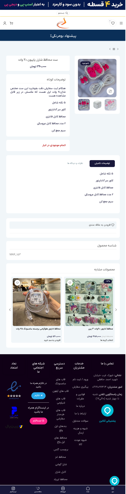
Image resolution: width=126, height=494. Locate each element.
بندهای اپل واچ (60, 428)
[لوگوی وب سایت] (63, 23)
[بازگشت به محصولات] (114, 49)
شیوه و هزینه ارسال (80, 431)
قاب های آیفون (60, 391)
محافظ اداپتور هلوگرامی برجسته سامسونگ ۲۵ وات (38, 329)
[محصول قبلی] (118, 49)
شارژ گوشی (60, 464)
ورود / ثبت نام (80, 379)
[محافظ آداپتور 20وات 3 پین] (89, 302)
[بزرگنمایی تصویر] (110, 91)
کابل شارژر (60, 472)
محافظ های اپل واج (60, 440)
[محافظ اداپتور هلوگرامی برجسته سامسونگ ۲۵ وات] (37, 302)
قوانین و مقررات (80, 396)
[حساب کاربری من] (4, 23)
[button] (113, 78)
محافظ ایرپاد (60, 479)
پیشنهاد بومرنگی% (63, 36)
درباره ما (80, 406)
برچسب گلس (60, 450)
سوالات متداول (80, 421)
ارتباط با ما (80, 414)
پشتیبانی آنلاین (107, 421)
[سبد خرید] (11, 23)
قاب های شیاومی (60, 401)
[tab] (102, 163)
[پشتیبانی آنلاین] (107, 410)
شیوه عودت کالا (80, 442)
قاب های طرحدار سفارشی (60, 414)
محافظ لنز (60, 457)
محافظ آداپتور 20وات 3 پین (100, 329)
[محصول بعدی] (110, 49)
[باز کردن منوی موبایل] (121, 23)
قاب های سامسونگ (60, 382)
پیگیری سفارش (80, 387)
